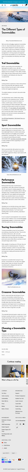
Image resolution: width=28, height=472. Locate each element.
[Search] (5, 5)
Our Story (4, 393)
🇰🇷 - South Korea (6, 445)
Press (3, 403)
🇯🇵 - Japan (4, 448)
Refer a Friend (5, 408)
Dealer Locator (18, 406)
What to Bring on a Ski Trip (10, 380)
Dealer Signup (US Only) (6, 430)
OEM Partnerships (6, 424)
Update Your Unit (19, 398)
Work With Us (5, 401)
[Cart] (25, 5)
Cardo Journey (5, 395)
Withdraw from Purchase (18, 412)
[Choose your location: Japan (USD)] (22, 5)
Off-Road (4, 25)
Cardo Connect (19, 401)
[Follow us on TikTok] (17, 427)
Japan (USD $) (6, 453)
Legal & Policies (21, 469)
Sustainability (5, 398)
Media (3, 406)
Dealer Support (5, 427)
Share (3, 354)
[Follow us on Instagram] (20, 424)
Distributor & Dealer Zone (6, 420)
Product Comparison (20, 395)
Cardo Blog (18, 408)
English (13, 453)
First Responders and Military (7, 434)
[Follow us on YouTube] (23, 424)
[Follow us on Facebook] (17, 424)
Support (17, 393)
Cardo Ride (18, 403)
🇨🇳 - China (4, 442)
